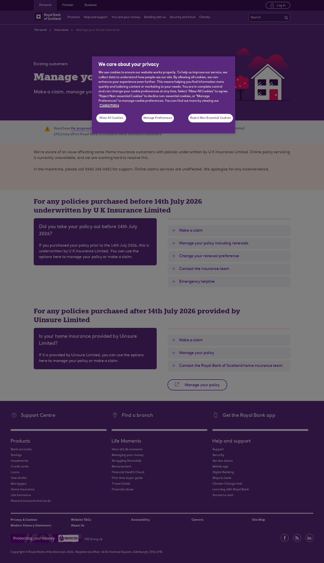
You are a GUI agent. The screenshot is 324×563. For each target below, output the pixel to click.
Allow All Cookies (111, 118)
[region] (163, 94)
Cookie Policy (109, 105)
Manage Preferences (157, 118)
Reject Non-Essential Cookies (210, 118)
